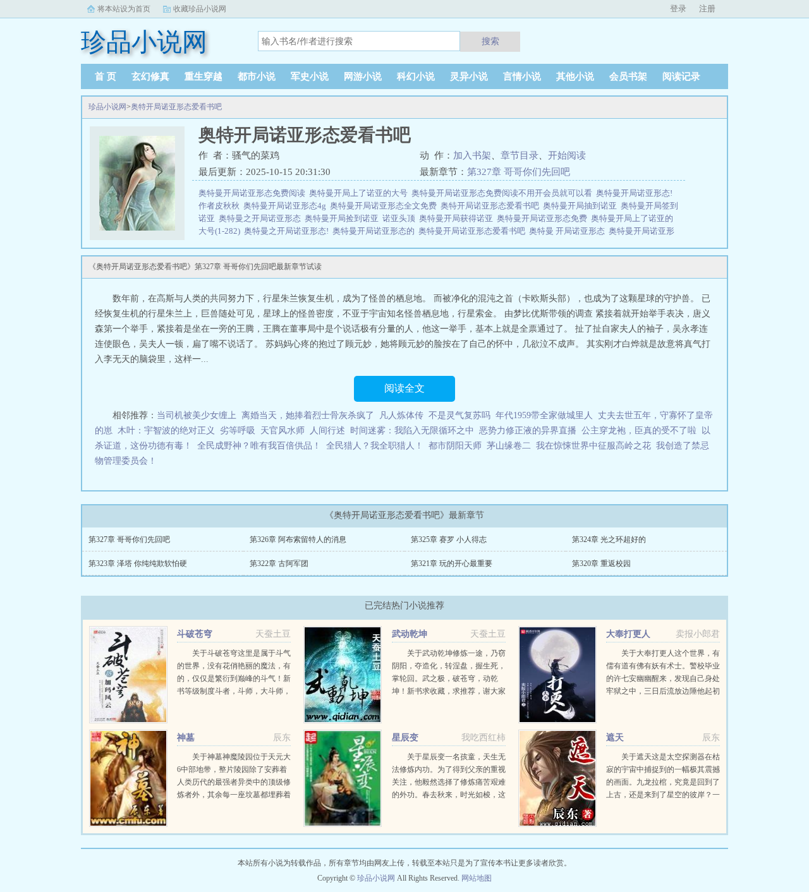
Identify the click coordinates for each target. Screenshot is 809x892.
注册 (707, 8)
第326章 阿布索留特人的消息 (298, 539)
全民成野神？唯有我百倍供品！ (259, 445)
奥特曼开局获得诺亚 (458, 218)
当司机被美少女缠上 (196, 415)
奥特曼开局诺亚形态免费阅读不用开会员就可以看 (503, 193)
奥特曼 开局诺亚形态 (569, 231)
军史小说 (310, 76)
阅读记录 (681, 76)
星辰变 (405, 737)
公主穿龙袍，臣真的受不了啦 (638, 430)
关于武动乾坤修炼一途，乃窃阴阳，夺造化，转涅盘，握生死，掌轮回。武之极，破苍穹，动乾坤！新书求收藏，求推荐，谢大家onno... (449, 678)
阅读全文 (404, 388)
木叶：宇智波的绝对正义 (166, 430)
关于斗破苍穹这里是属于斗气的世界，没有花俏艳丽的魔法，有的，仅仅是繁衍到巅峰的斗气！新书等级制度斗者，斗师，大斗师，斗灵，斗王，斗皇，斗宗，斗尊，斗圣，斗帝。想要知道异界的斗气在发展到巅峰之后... (234, 691)
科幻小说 (416, 76)
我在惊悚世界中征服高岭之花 (593, 445)
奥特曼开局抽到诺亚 (582, 205)
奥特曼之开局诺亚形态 (262, 218)
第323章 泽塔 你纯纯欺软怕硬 (137, 563)
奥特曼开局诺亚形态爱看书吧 (473, 231)
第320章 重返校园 (601, 563)
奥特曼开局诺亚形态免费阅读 (253, 193)
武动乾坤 (409, 634)
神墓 (186, 737)
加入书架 (472, 155)
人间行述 (327, 430)
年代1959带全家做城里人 (544, 415)
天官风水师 (282, 430)
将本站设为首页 (123, 8)
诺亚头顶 (400, 218)
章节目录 (519, 155)
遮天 (615, 737)
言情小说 (522, 76)
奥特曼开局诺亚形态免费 (544, 218)
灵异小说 (469, 76)
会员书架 (628, 76)
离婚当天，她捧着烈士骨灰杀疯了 (307, 415)
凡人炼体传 (401, 415)
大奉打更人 (628, 634)
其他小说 (575, 76)
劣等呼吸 (237, 430)
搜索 (490, 41)
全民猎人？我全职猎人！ (374, 445)
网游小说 (363, 76)
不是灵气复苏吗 (459, 415)
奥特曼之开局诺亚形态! (288, 231)
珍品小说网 (107, 106)
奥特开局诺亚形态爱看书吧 (176, 106)
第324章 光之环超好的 (609, 539)
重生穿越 (203, 76)
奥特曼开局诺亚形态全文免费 (385, 205)
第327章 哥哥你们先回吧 (518, 172)
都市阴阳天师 (455, 445)
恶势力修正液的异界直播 (527, 430)
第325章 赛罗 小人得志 (449, 539)
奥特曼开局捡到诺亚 (343, 218)
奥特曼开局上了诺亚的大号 (360, 193)
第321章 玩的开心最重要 (451, 563)
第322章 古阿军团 (279, 563)
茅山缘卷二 (509, 445)
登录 (678, 8)
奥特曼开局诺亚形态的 (375, 231)
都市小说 (257, 76)
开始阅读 (567, 155)
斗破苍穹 (194, 634)
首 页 (105, 76)
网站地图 (476, 878)
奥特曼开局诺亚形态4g (286, 205)
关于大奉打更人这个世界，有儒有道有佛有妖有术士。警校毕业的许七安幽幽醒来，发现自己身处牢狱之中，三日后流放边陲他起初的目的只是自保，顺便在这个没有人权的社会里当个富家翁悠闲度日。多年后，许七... (663, 691)
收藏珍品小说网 (199, 8)
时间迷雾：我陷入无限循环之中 (412, 430)
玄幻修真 (150, 76)
